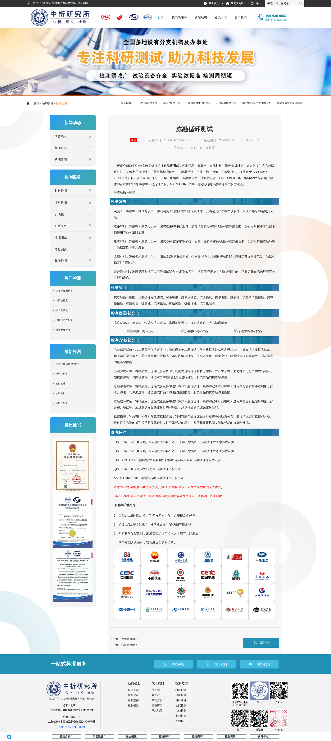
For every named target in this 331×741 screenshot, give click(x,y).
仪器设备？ (99, 736)
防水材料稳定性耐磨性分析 (256, 103)
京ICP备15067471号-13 (72, 727)
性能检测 (61, 103)
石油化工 (61, 214)
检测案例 (61, 159)
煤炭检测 (61, 202)
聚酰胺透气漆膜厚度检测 (290, 103)
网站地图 (157, 710)
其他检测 (61, 260)
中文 (258, 3)
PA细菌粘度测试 (148, 103)
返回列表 (265, 642)
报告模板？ (132, 736)
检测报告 (133, 705)
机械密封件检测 (64, 320)
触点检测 (61, 383)
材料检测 (61, 190)
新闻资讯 (61, 148)
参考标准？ (264, 736)
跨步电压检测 (63, 330)
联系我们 (157, 695)
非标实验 (61, 249)
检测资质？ (231, 736)
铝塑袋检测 (62, 374)
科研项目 (61, 225)
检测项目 (47, 103)
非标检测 (180, 715)
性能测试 (61, 237)
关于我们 (157, 690)
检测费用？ (165, 736)
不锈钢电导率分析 (226, 103)
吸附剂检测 (62, 310)
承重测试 (61, 393)
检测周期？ (198, 736)
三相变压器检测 (64, 290)
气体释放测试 (129, 639)
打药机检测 (62, 300)
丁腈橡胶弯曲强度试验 (198, 103)
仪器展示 (61, 136)
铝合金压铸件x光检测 (67, 364)
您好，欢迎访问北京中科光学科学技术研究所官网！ (61, 3)
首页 (161, 17)
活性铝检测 (62, 403)
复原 (212, 147)
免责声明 (157, 705)
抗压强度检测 (129, 644)
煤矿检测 (180, 695)
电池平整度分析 (171, 103)
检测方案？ (66, 736)
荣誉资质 (214, 3)
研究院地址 (237, 3)
